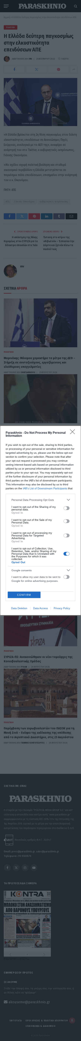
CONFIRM (24, 595)
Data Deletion (19, 608)
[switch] (66, 508)
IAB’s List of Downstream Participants (45, 488)
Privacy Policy (62, 608)
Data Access (40, 608)
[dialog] (40, 520)
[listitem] (40, 500)
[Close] (73, 433)
